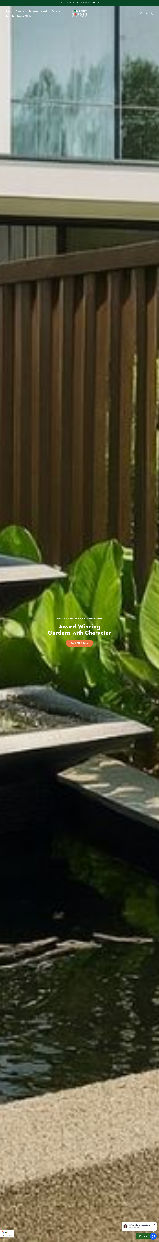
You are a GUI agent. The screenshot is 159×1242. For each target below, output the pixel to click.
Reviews (56, 11)
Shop (8, 11)
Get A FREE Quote (79, 643)
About (44, 11)
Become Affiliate (25, 16)
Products (20, 11)
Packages (33, 11)
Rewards (10, 16)
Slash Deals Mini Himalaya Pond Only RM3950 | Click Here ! (79, 3)
